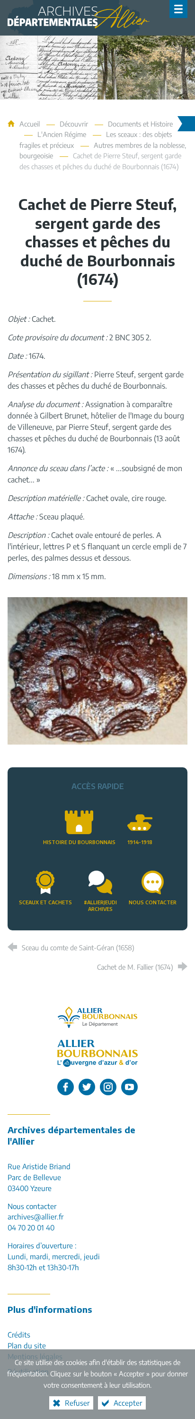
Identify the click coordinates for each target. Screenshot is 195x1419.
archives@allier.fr (35, 1216)
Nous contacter (153, 902)
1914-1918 (139, 842)
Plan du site (27, 1345)
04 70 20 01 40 (31, 1227)
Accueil (30, 123)
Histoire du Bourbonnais (79, 842)
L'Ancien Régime (61, 134)
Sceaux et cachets (45, 902)
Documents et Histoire (140, 123)
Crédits (19, 1334)
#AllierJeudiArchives (100, 905)
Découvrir (74, 123)
